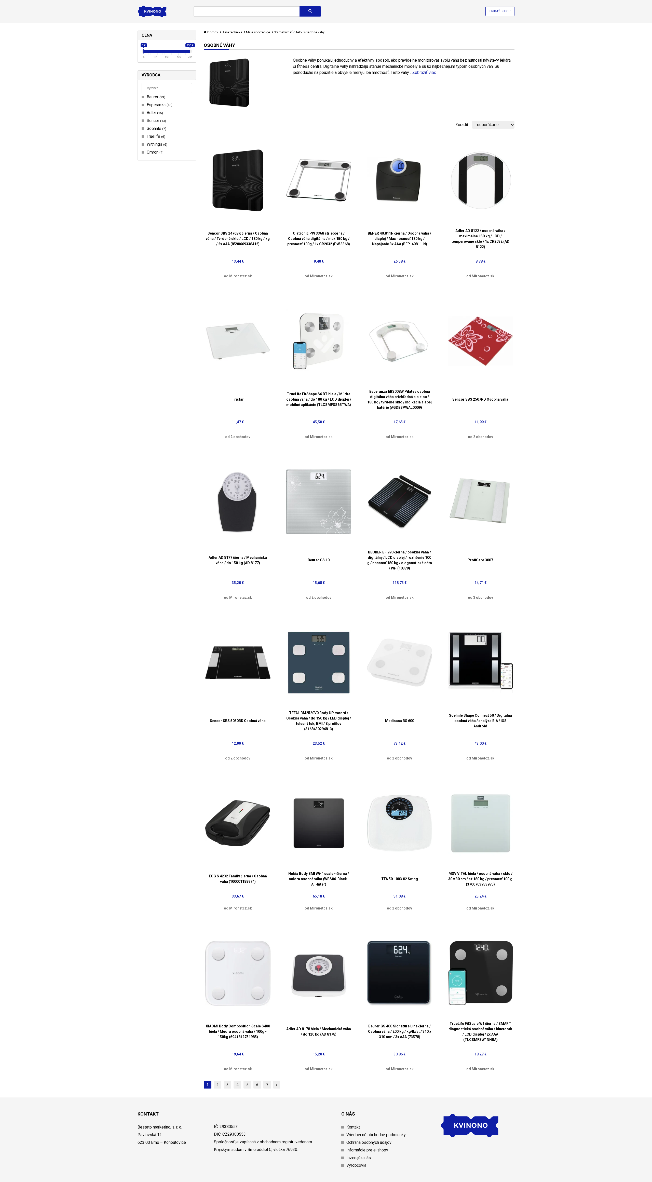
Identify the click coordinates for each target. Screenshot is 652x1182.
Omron (154, 152)
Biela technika (232, 32)
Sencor (156, 120)
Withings (156, 144)
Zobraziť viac (424, 72)
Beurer (155, 96)
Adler (154, 112)
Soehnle (156, 128)
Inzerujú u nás (358, 1157)
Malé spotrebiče (258, 32)
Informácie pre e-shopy (367, 1150)
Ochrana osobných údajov (368, 1142)
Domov (213, 32)
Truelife (155, 136)
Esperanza (159, 104)
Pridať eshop (500, 11)
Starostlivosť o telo (288, 32)
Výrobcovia (356, 1165)
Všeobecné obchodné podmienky (376, 1134)
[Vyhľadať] (310, 11)
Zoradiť (461, 124)
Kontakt (353, 1127)
